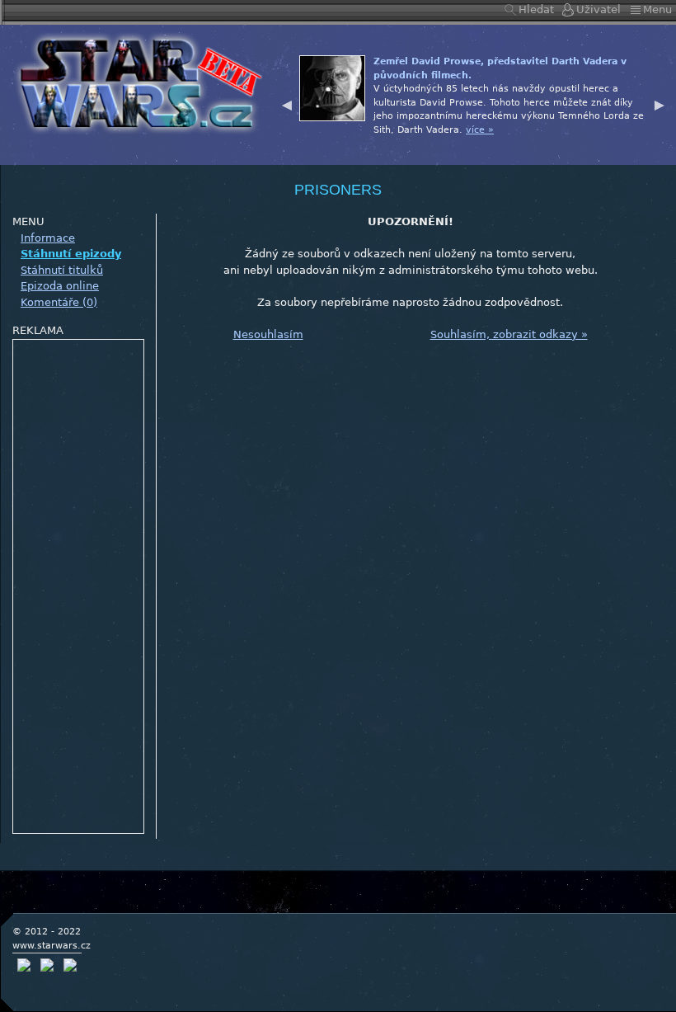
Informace (48, 238)
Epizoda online (60, 286)
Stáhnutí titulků (62, 270)
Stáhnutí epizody (71, 253)
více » (480, 130)
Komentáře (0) (59, 302)
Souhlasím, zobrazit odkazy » (509, 334)
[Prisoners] (135, 82)
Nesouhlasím (268, 334)
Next (659, 103)
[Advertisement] (79, 587)
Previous (287, 103)
